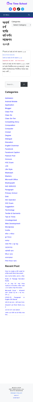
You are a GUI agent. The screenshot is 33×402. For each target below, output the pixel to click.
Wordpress (9, 227)
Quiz (7, 196)
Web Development (12, 224)
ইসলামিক (7, 230)
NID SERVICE (10, 186)
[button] (29, 14)
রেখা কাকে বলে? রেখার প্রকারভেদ (12, 310)
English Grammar (12, 146)
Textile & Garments (12, 213)
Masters (8, 176)
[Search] (24, 84)
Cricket (8, 132)
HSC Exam (9, 163)
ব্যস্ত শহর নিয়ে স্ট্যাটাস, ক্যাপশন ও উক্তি (14, 276)
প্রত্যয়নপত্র (8, 247)
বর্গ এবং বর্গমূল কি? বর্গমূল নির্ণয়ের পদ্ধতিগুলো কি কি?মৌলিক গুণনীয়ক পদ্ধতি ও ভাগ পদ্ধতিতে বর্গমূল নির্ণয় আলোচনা (15, 286)
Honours (12, 55)
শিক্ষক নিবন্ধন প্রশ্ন (10, 261)
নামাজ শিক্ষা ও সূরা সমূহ (11, 244)
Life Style (8, 169)
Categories (16, 22)
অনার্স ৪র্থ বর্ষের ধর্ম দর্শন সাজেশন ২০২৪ (12, 58)
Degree (8, 135)
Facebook (9, 149)
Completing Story (12, 122)
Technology (9, 210)
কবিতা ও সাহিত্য (9, 234)
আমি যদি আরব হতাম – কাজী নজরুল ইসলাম (14, 302)
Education (6, 55)
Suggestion (9, 207)
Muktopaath (10, 183)
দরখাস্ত (7, 240)
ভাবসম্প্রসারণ (9, 257)
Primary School (11, 193)
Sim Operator (10, 200)
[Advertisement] (16, 336)
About (16, 395)
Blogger (8, 108)
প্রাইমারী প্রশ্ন (9, 251)
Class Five (9, 112)
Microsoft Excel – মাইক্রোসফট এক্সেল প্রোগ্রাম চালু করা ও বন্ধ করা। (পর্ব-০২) (15, 292)
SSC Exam (9, 203)
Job (6, 166)
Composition (10, 125)
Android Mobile (11, 101)
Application (9, 105)
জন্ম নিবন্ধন (8, 237)
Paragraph (9, 190)
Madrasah (9, 173)
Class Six (8, 115)
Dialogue (8, 139)
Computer (9, 129)
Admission (9, 98)
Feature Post (10, 156)
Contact (16, 397)
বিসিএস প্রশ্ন (9, 254)
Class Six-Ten (10, 118)
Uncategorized (11, 220)
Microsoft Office (11, 179)
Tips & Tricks (10, 217)
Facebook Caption (12, 152)
